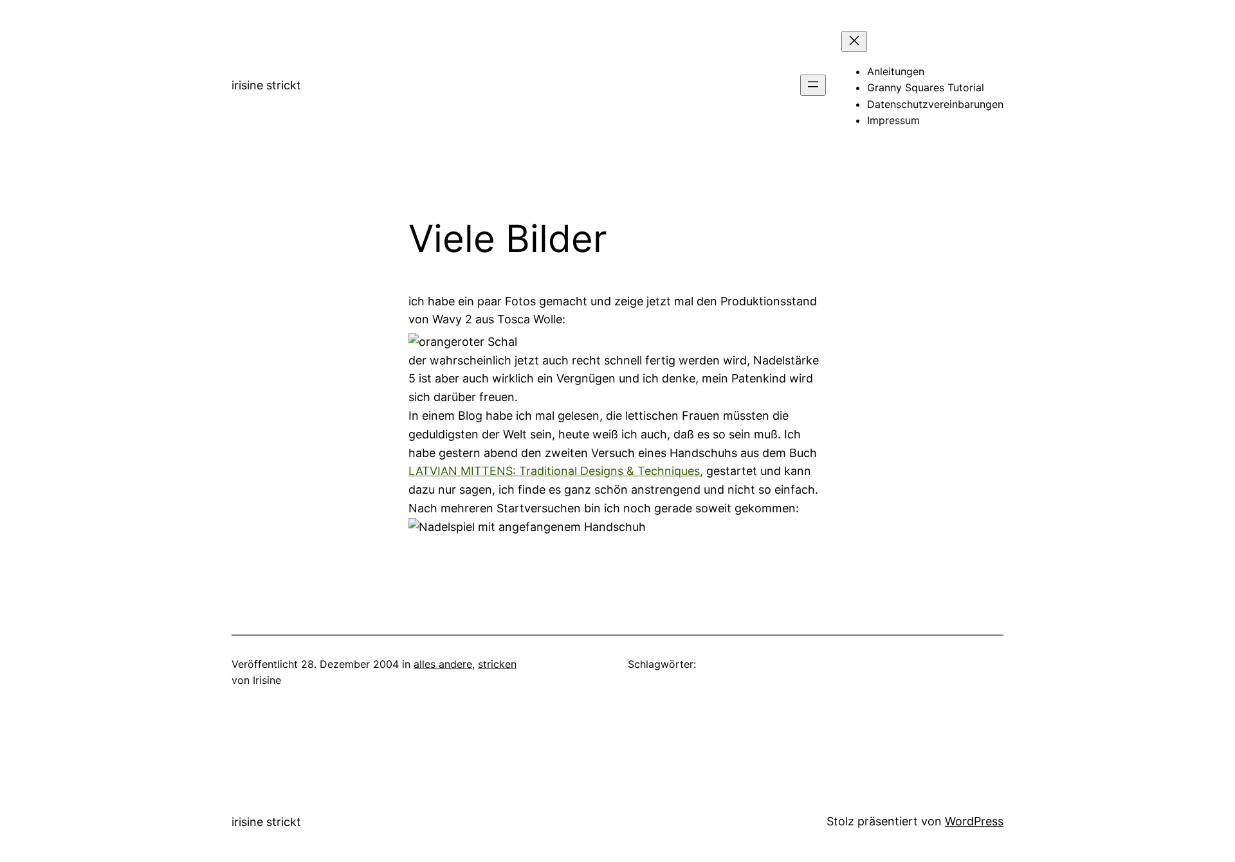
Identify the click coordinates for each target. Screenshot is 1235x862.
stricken (497, 664)
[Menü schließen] (854, 41)
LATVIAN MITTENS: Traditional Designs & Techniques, (555, 471)
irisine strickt (266, 85)
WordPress (974, 821)
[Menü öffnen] (813, 85)
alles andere (443, 664)
